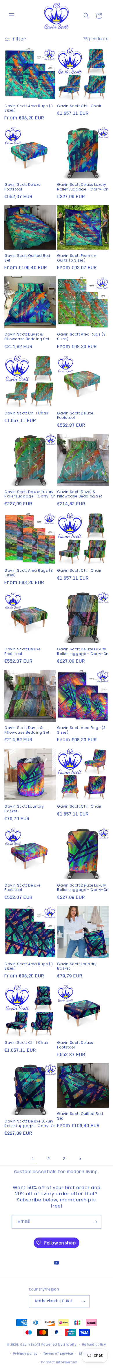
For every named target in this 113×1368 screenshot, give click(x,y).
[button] (11, 15)
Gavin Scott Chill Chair (79, 106)
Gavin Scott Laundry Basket (24, 808)
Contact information (59, 1362)
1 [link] (33, 1159)
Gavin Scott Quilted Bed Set (27, 257)
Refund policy (94, 1344)
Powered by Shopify (59, 1344)
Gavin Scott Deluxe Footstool (22, 186)
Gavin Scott (30, 1344)
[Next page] (80, 1158)
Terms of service (58, 1353)
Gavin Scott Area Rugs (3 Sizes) (28, 108)
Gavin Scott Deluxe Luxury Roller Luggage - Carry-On (83, 186)
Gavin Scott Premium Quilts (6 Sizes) (77, 257)
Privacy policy (25, 1353)
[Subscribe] (94, 1222)
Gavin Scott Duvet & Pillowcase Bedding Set (26, 336)
